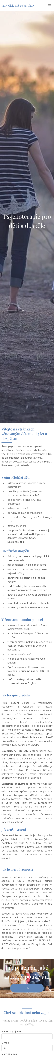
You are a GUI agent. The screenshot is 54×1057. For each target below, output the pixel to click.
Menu (49, 6)
